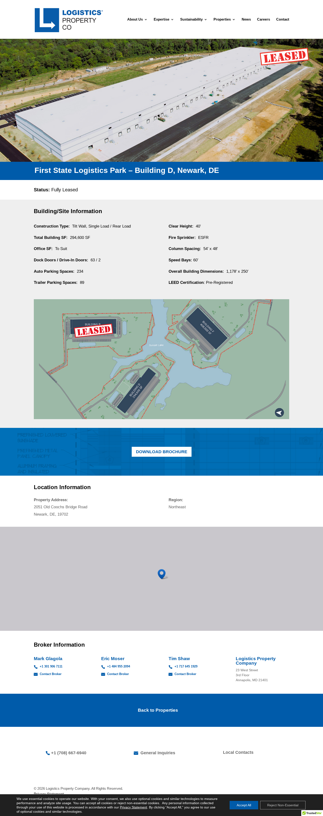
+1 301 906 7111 (50, 666)
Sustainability (191, 19)
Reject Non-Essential (282, 805)
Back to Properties (158, 710)
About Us (135, 19)
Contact (282, 19)
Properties (222, 19)
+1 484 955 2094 (118, 666)
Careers (263, 19)
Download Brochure (161, 451)
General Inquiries (157, 752)
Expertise (161, 19)
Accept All (244, 805)
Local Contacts (238, 752)
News (246, 19)
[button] (163, 574)
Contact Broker (50, 674)
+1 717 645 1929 (185, 666)
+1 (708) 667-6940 (68, 752)
